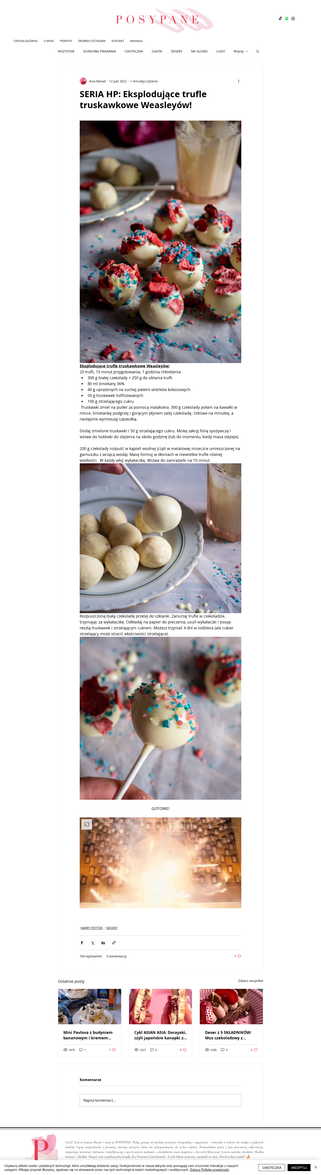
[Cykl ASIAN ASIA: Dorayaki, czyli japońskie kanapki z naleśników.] (160, 1006)
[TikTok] (280, 18)
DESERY (176, 51)
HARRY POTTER (92, 928)
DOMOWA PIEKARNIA (99, 51)
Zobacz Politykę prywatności (209, 1169)
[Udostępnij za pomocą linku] (114, 943)
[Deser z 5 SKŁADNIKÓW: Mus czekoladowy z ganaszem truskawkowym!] (231, 1006)
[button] (257, 51)
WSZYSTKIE (66, 51)
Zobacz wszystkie (250, 981)
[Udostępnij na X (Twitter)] (92, 943)
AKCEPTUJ (299, 1167)
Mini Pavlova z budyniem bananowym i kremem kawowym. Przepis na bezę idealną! (88, 1035)
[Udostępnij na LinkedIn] (103, 943)
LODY (220, 51)
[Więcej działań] (238, 81)
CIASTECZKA (134, 51)
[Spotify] (287, 18)
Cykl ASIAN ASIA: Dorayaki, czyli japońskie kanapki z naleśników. (160, 1035)
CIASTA (157, 51)
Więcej (238, 51)
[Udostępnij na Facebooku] (82, 943)
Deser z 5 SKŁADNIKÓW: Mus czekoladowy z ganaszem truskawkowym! (231, 1035)
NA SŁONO (199, 51)
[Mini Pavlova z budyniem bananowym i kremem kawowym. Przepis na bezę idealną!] (89, 1006)
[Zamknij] (315, 1168)
